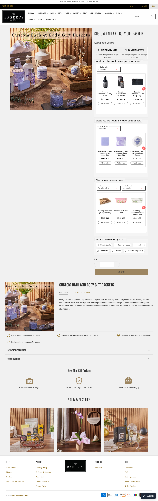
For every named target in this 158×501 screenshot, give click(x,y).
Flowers (9, 472)
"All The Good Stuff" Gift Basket (32, 430)
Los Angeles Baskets (20, 495)
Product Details (82, 293)
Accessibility (40, 477)
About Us (98, 468)
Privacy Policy (41, 486)
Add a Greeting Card (134, 50)
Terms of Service (42, 481)
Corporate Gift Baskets (15, 481)
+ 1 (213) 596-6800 (7, 6)
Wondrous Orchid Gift (79, 430)
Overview (63, 293)
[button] (32, 13)
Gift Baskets (11, 468)
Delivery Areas (130, 477)
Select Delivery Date (107, 50)
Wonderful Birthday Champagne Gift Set (126, 430)
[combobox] (144, 16)
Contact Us (129, 468)
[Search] (152, 16)
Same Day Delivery (132, 481)
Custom (9, 477)
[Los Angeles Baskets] (13, 16)
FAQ (126, 472)
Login (146, 6)
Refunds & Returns (43, 472)
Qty (95, 259)
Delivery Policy (41, 468)
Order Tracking (130, 486)
